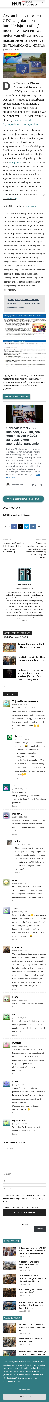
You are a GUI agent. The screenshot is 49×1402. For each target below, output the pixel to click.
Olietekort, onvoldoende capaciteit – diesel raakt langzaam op (29, 1264)
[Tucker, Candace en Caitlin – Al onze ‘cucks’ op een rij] (9, 647)
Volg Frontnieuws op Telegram (24, 499)
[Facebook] (14, 526)
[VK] (33, 526)
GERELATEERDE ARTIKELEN (17, 633)
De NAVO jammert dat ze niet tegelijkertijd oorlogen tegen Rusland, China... (31, 1305)
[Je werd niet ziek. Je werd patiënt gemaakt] (9, 1342)
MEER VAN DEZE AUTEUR (16, 637)
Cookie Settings (25, 1397)
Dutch (29, 2)
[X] (20, 526)
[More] (39, 526)
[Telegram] (26, 526)
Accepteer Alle (24, 1389)
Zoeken (24, 1224)
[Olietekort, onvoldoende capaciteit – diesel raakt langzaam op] (9, 1265)
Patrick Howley (10, 198)
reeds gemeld (15, 162)
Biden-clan (26, 515)
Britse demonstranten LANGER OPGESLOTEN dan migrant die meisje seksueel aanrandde (32, 1251)
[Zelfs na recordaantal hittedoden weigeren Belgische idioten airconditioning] (9, 1279)
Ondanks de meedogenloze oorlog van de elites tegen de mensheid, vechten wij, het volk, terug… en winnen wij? (36, 550)
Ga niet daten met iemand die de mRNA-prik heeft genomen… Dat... (32, 1327)
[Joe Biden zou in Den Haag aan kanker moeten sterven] (9, 660)
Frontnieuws (24, 584)
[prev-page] (4, 686)
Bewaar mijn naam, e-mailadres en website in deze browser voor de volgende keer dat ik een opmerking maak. (24, 1198)
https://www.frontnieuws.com (24, 588)
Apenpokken (15, 515)
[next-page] (8, 686)
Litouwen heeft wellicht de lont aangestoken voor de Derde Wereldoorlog (13, 547)
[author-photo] (24, 581)
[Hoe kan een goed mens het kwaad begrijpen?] (9, 1293)
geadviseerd (30, 206)
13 (18, 50)
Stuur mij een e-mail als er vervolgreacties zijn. (22, 1207)
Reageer (14, 729)
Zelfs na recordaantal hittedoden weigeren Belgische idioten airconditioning (32, 1278)
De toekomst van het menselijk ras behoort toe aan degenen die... (32, 1354)
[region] (24, 1379)
